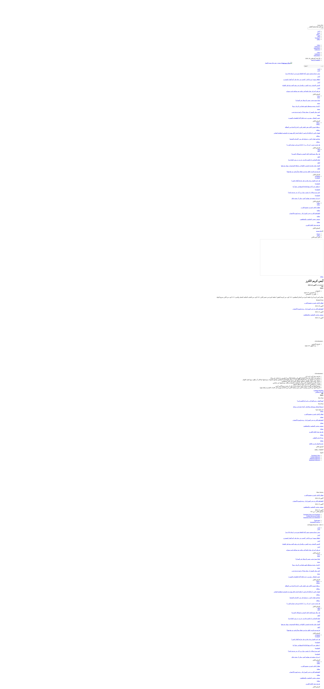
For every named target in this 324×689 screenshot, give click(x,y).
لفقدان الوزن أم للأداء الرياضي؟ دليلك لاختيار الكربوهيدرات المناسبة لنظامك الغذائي (297, 133)
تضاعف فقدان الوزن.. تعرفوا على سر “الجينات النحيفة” (304, 139)
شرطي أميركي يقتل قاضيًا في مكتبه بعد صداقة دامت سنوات (303, 91)
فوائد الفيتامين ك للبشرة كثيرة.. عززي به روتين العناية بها (304, 160)
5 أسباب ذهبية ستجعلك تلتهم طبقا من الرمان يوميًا (306, 106)
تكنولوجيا (317, 37)
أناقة (318, 36)
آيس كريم (320, 392)
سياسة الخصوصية (315, 522)
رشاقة (318, 34)
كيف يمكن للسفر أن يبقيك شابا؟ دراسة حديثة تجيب (306, 112)
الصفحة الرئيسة (315, 60)
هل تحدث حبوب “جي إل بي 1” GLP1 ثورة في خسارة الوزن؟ (303, 145)
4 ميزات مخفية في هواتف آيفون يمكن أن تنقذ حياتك (306, 198)
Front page (317, 520)
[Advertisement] (272, 12)
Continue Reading (318, 390)
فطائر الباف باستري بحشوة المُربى (310, 207)
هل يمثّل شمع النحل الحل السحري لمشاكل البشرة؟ (305, 154)
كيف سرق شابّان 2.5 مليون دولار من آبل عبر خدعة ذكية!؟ (304, 192)
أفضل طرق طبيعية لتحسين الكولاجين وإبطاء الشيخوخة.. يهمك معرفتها (300, 165)
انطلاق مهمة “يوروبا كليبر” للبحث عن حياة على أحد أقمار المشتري (301, 79)
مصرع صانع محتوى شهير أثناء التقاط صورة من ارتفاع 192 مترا (302, 73)
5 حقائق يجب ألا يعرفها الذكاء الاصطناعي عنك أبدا (306, 186)
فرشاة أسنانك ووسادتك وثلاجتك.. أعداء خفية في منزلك (308, 406)
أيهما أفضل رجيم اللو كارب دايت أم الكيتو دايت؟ (310, 401)
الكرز (316, 392)
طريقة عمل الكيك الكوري (313, 225)
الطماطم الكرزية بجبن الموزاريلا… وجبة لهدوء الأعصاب (304, 213)
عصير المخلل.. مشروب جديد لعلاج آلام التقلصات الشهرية (304, 118)
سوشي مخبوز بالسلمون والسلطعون (310, 219)
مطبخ (318, 39)
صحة (318, 33)
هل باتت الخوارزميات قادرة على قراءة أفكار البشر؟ (305, 180)
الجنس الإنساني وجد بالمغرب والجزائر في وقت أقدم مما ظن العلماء (301, 85)
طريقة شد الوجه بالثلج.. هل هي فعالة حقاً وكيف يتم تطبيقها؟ (303, 171)
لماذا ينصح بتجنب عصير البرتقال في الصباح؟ (307, 100)
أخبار (318, 31)
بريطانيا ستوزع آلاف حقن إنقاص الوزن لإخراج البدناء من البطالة (302, 127)
